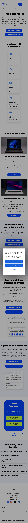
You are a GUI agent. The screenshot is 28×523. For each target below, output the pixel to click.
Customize (14, 269)
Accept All (14, 261)
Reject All (14, 265)
